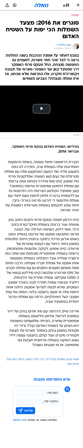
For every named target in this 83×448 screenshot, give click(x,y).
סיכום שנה (73, 364)
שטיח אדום (72, 359)
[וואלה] (41, 5)
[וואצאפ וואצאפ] (15, 5)
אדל (9, 359)
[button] (66, 5)
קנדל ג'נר (50, 359)
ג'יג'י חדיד (39, 359)
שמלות (61, 359)
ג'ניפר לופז (18, 359)
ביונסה (28, 359)
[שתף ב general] (7, 5)
